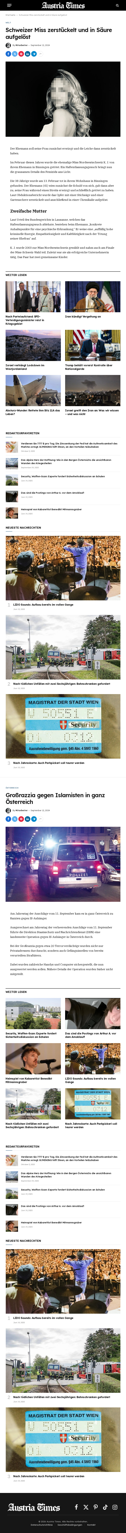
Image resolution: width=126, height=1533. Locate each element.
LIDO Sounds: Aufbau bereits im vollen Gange (43, 604)
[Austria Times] (63, 5)
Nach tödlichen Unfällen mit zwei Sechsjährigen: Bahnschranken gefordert (61, 683)
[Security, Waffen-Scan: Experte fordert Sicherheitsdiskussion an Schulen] (12, 480)
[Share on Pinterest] (21, 54)
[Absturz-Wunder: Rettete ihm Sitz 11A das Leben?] (33, 390)
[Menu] (9, 5)
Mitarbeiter (22, 45)
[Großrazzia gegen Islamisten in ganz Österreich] (63, 864)
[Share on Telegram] (34, 54)
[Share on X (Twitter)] (15, 54)
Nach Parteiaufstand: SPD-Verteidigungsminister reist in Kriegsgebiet (25, 320)
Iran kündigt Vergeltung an (83, 316)
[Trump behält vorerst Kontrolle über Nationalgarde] (92, 345)
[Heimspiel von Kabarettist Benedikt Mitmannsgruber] (12, 513)
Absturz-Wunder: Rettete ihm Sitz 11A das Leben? (33, 412)
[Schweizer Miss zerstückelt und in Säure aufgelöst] (63, 99)
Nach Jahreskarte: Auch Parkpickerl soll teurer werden (48, 763)
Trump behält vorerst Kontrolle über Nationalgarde (88, 367)
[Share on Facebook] (8, 54)
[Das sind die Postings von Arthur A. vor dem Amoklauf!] (12, 496)
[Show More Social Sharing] (40, 54)
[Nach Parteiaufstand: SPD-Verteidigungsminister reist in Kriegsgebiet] (33, 296)
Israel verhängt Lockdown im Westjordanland (25, 367)
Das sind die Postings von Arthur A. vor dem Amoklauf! (52, 492)
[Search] (117, 5)
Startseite (10, 15)
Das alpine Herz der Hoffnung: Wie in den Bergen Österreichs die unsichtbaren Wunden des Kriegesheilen (66, 462)
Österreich (12, 788)
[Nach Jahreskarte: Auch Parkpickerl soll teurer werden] (63, 726)
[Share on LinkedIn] (27, 54)
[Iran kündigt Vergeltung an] (92, 296)
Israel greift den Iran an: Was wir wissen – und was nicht (92, 412)
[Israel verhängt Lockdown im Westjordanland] (33, 345)
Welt (8, 23)
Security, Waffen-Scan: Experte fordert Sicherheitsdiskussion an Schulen (63, 476)
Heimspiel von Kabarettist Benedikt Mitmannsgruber (51, 509)
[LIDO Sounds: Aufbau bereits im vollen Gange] (63, 568)
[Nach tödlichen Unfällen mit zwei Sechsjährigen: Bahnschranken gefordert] (63, 647)
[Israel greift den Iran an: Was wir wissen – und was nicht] (92, 390)
